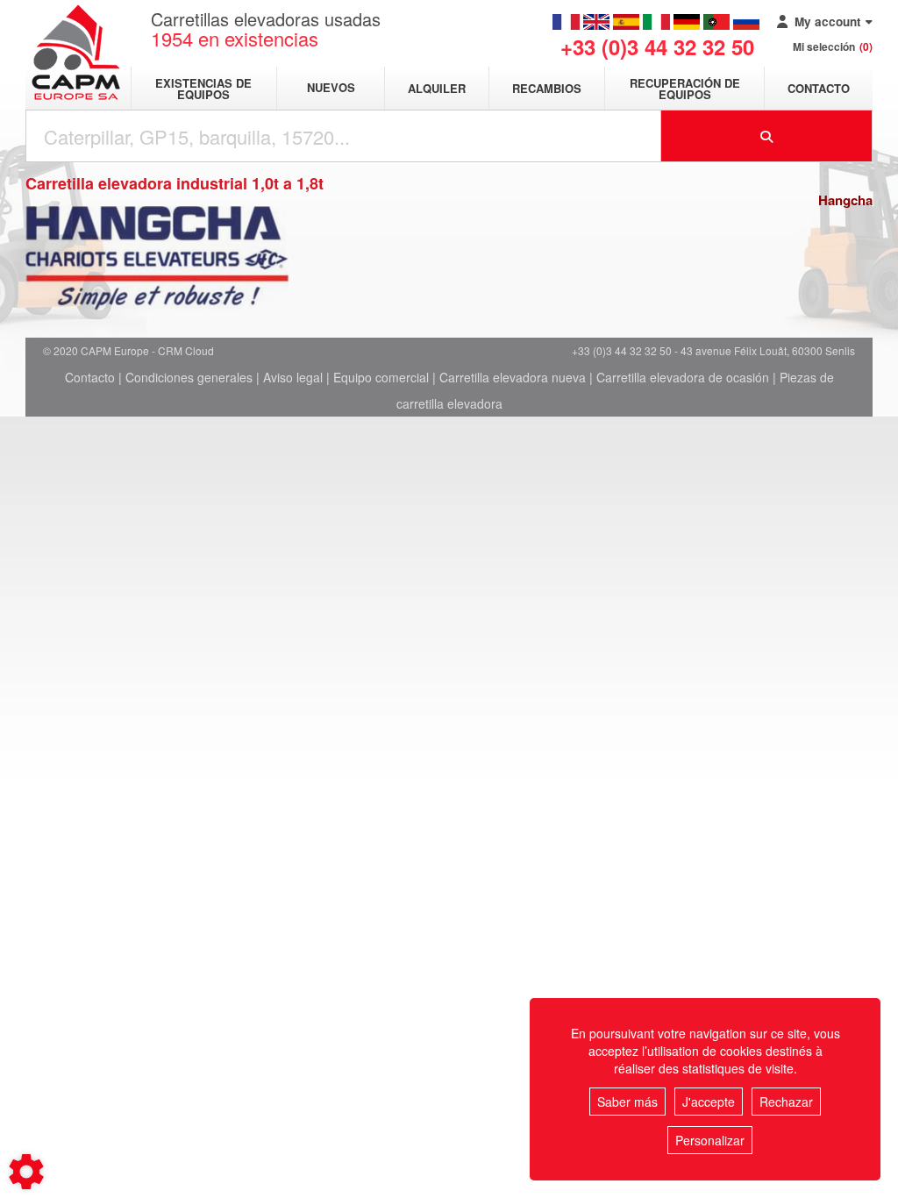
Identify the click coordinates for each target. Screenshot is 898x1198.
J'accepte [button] (708, 1101)
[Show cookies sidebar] (26, 1171)
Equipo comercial (381, 377)
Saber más (627, 1101)
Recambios (546, 88)
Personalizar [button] (710, 1140)
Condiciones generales (189, 377)
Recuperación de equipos (685, 88)
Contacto (819, 88)
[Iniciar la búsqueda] (767, 136)
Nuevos (331, 88)
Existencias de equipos (203, 88)
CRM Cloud (186, 350)
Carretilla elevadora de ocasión (682, 377)
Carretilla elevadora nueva (512, 377)
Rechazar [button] (786, 1101)
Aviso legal (293, 377)
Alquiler (437, 88)
